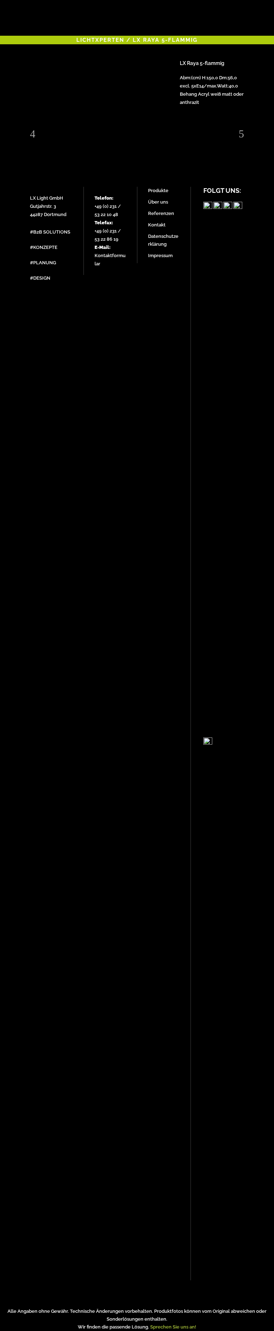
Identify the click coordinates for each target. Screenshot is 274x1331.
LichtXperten (100, 40)
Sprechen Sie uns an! (173, 1327)
